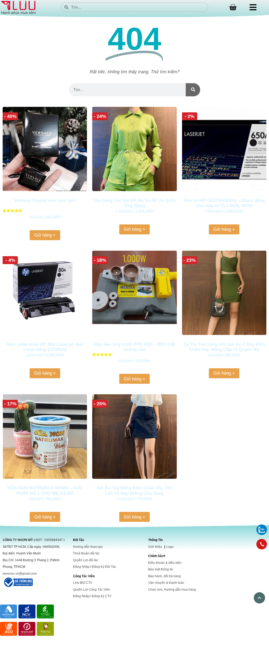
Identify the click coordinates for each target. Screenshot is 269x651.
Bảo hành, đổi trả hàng (164, 576)
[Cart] (232, 7)
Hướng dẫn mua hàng (180, 589)
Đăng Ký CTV (101, 596)
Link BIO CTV (82, 583)
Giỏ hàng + (45, 235)
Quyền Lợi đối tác (85, 560)
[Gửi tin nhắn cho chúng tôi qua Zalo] (261, 533)
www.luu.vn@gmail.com (20, 573)
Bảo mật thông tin (160, 569)
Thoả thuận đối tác (86, 553)
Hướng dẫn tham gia (88, 547)
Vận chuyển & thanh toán (166, 583)
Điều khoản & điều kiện (165, 563)
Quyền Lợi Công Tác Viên (91, 589)
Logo (170, 547)
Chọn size (155, 589)
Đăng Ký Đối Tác (104, 567)
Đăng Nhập (81, 567)
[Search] (193, 89)
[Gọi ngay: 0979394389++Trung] (261, 544)
